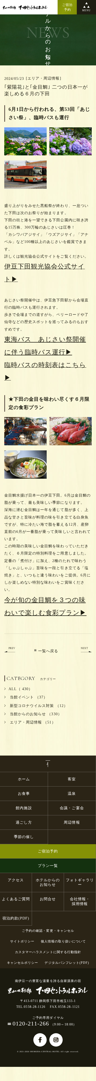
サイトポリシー (22, 941)
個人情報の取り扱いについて (63, 941)
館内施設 (26, 808)
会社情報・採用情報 (80, 901)
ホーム (24, 779)
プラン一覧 (48, 866)
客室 (72, 779)
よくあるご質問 (16, 899)
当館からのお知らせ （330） (35, 714)
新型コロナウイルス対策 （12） (38, 706)
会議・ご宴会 (72, 808)
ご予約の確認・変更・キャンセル (48, 931)
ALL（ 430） (21, 689)
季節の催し (24, 837)
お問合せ (48, 899)
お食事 (24, 794)
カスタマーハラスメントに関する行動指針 (48, 952)
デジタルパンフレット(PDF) (67, 963)
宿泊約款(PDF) (15, 918)
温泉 (72, 794)
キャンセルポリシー (22, 963)
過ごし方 (24, 822)
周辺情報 (72, 822)
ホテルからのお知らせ (48, 882)
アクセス (16, 880)
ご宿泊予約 (48, 851)
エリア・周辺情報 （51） (32, 722)
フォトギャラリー (80, 882)
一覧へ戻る (48, 651)
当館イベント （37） (28, 697)
